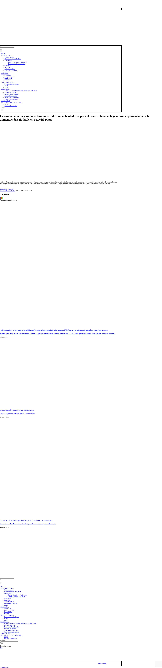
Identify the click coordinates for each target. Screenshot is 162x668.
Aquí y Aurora (102, 663)
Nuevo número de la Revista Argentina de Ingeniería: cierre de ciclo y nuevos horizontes (26, 520)
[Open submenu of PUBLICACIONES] (13, 615)
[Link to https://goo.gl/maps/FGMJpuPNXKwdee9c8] (3, 654)
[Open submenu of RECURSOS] (9, 89)
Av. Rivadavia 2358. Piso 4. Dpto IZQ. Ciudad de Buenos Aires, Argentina (12, 575)
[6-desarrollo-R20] (60, 179)
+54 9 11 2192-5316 (6, 567)
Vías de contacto (5, 5)
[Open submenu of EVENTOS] (8, 74)
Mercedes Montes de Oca (7, 191)
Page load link (4, 667)
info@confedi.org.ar (6, 571)
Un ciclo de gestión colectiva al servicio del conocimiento (17, 410)
